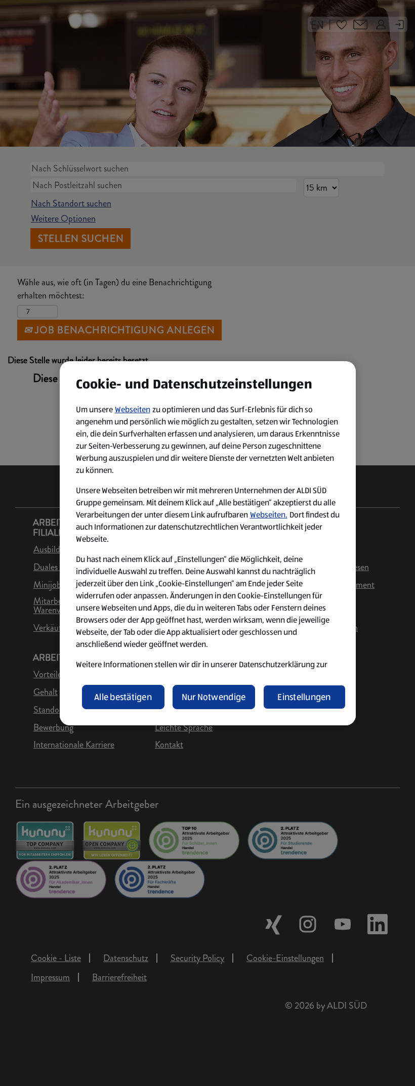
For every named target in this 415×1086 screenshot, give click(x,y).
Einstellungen (304, 697)
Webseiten (132, 409)
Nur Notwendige (214, 697)
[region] (208, 543)
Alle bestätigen (123, 697)
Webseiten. (268, 514)
